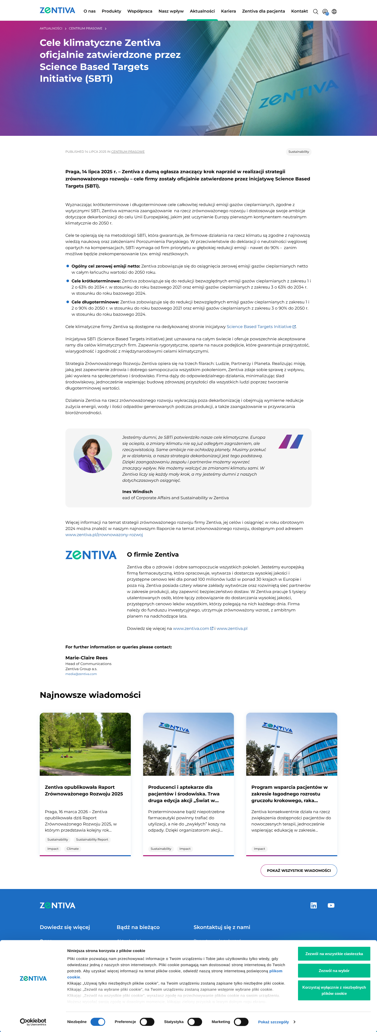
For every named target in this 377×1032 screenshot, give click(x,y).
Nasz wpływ (171, 11)
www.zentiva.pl (232, 628)
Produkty (111, 11)
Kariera (228, 11)
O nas (90, 11)
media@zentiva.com (81, 674)
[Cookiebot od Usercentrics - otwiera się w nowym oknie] (33, 1022)
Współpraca (140, 11)
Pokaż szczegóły (273, 1022)
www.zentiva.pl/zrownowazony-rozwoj (104, 535)
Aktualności (202, 11)
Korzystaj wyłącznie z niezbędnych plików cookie (334, 990)
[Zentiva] (57, 10)
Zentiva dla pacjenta (263, 11)
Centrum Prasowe (85, 28)
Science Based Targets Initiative (260, 326)
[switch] (147, 1022)
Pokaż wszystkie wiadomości (299, 870)
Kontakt (299, 11)
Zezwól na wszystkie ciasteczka (334, 954)
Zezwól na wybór (334, 970)
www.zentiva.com (191, 628)
